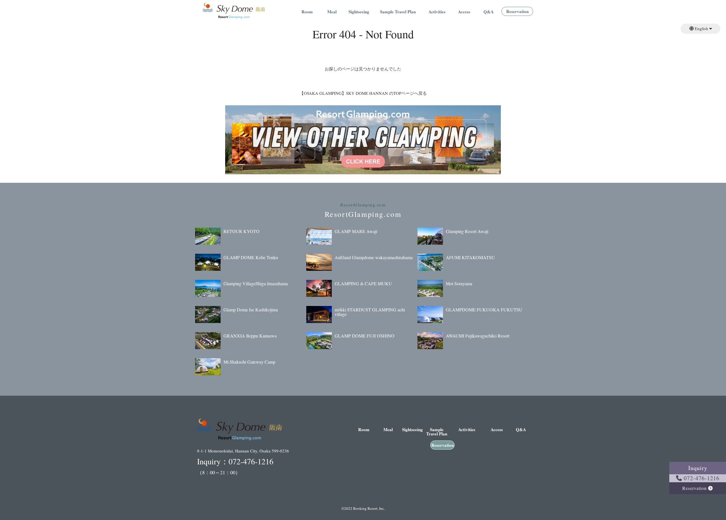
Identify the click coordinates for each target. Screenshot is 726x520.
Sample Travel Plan (398, 12)
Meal (332, 12)
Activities (437, 12)
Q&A (489, 12)
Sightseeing (359, 12)
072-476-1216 (700, 478)
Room (307, 12)
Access (464, 12)
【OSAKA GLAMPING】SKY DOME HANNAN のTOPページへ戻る (363, 93)
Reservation (517, 11)
